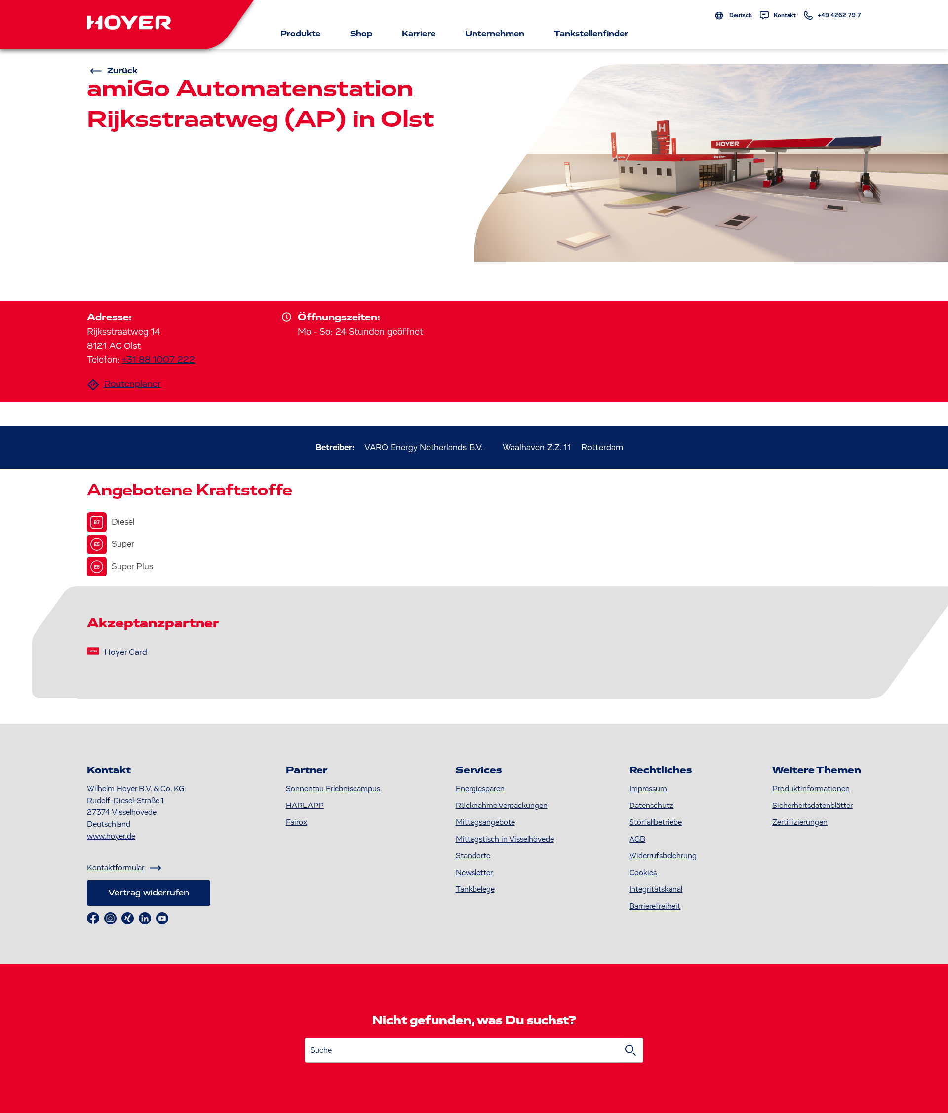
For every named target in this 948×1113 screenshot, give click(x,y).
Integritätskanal (655, 889)
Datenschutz (651, 805)
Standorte (473, 856)
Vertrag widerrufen (148, 893)
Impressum (648, 789)
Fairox (296, 822)
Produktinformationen (811, 789)
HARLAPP (305, 805)
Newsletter (474, 873)
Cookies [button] (643, 873)
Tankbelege (475, 889)
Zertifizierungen (800, 822)
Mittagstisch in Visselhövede (505, 839)
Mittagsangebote (485, 822)
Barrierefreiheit (654, 906)
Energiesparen (480, 789)
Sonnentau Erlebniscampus (333, 789)
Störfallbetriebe (655, 822)
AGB (637, 839)
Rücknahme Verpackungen (502, 805)
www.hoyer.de (111, 836)
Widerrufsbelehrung (663, 856)
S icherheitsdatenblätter (812, 805)
